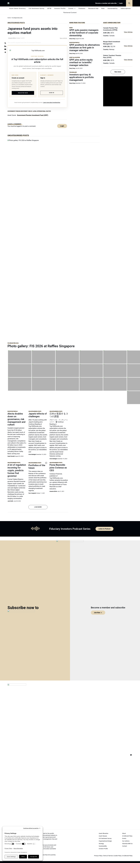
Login (121, 3)
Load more (38, 507)
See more (117, 72)
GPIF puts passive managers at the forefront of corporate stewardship (83, 33)
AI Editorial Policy (127, 855)
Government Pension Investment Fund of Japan (22, 111)
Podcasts (82, 8)
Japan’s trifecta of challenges (37, 415)
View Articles (128, 32)
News (71, 27)
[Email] (5, 49)
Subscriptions (126, 8)
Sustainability (113, 8)
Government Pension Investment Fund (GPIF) (32, 115)
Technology (73, 72)
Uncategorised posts (16, 23)
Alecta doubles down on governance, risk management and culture (16, 419)
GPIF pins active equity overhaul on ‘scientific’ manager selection (81, 62)
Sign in (51, 92)
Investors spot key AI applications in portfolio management (81, 77)
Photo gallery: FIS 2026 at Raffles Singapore (41, 346)
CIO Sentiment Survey (36, 8)
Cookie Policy (117, 855)
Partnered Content (70, 12)
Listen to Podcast (104, 529)
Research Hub (93, 8)
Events (71, 8)
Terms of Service (108, 855)
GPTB (49, 8)
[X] (5, 43)
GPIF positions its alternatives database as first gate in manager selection (84, 48)
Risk (103, 8)
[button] (129, 3)
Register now (23, 93)
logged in (19, 126)
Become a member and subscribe (106, 3)
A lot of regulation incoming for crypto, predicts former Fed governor (17, 470)
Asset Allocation (74, 57)
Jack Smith (10, 501)
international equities (44, 111)
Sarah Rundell (11, 456)
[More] (5, 52)
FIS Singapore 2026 (13, 343)
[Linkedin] (5, 46)
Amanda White (53, 491)
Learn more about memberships (51, 102)
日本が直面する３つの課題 (59, 415)
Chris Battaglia (32, 454)
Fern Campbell (32, 493)
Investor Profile (60, 8)
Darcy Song (72, 38)
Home (9, 17)
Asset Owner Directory (17, 8)
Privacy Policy (98, 855)
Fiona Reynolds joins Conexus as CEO (58, 468)
